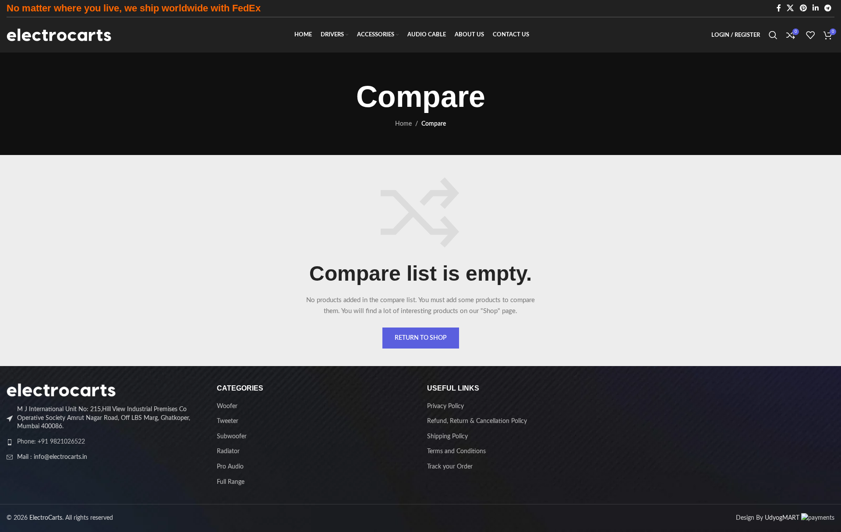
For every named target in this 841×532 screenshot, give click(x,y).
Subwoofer (232, 436)
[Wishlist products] (810, 35)
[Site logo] (59, 35)
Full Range (230, 482)
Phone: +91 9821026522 (51, 442)
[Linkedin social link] (815, 8)
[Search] (773, 35)
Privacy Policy (445, 406)
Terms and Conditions (456, 451)
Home (403, 124)
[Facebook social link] (779, 8)
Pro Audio (230, 467)
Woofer (227, 406)
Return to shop (421, 338)
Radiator (228, 451)
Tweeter (227, 421)
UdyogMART (782, 518)
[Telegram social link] (828, 8)
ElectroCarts (45, 518)
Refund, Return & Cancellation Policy (477, 421)
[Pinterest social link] (803, 8)
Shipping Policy (447, 436)
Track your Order (450, 467)
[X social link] (790, 8)
